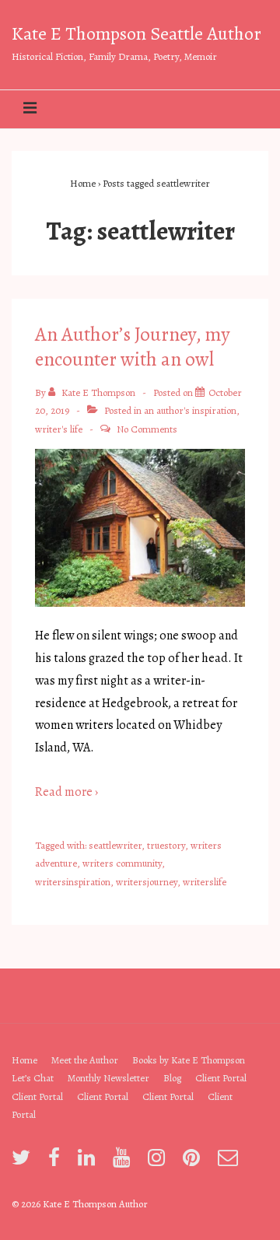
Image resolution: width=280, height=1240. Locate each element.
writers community (122, 863)
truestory (166, 845)
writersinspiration (72, 881)
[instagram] (159, 1162)
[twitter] (24, 1162)
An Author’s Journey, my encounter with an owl (132, 347)
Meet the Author (84, 1060)
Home (24, 1060)
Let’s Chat (33, 1077)
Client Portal (221, 1077)
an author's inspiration (190, 410)
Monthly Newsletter (108, 1077)
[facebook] (57, 1162)
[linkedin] (89, 1162)
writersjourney (146, 881)
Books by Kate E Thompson (188, 1060)
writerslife (204, 881)
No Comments (147, 429)
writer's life (58, 429)
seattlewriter (115, 845)
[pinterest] (194, 1162)
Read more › (66, 791)
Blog (172, 1077)
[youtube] (124, 1162)
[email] (230, 1162)
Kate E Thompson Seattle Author (136, 33)
